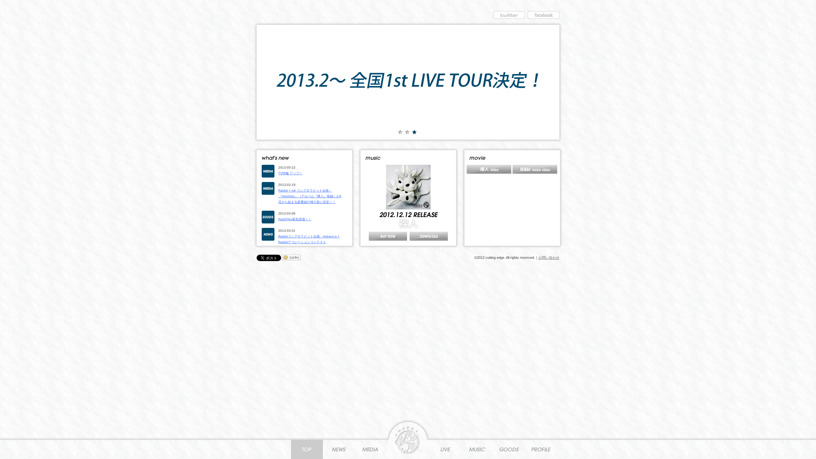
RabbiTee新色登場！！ (294, 219)
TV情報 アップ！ (290, 173)
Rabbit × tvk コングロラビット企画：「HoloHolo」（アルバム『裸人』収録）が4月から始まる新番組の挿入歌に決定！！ (309, 196)
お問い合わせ (548, 257)
